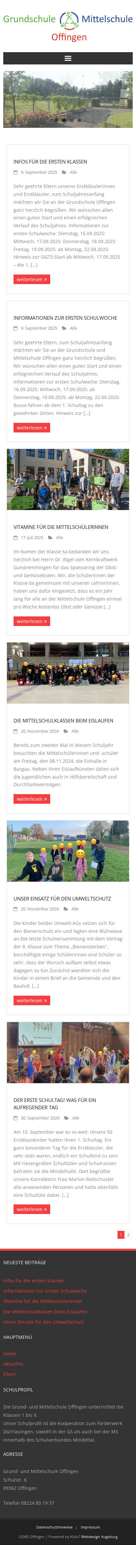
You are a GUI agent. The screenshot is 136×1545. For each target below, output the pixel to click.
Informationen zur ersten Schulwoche (65, 317)
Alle (73, 172)
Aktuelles (13, 1364)
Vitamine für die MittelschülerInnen (61, 527)
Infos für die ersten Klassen (50, 161)
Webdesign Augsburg (99, 1536)
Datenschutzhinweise (54, 1527)
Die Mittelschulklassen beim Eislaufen (63, 720)
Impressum (90, 1527)
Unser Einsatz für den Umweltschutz (62, 898)
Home (9, 1353)
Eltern (10, 1374)
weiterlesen (30, 279)
